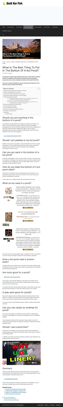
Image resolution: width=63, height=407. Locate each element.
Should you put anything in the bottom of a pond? (15, 90)
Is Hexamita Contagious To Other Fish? (16, 390)
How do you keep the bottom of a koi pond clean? (15, 95)
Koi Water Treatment (6, 30)
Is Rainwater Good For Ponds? (10, 398)
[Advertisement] (31, 16)
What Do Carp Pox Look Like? (13, 394)
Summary (6, 112)
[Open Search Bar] (3, 34)
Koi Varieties (55, 27)
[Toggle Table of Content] (38, 89)
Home (3, 27)
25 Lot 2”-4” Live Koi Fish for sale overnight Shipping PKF (19, 100)
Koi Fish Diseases (28, 27)
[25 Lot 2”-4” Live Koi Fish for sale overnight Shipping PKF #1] (3, 225)
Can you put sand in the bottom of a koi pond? (14, 93)
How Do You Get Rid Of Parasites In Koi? (16, 389)
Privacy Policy (40, 405)
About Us (47, 405)
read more (36, 205)
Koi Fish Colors (11, 27)
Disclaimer (58, 405)
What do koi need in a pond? (10, 97)
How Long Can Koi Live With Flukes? (11, 400)
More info (21, 197)
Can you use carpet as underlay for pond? (13, 109)
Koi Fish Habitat (38, 27)
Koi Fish (8, 61)
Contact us (52, 405)
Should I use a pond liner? (10, 110)
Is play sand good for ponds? (10, 107)
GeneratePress (20, 405)
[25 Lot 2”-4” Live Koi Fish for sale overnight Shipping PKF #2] (5, 225)
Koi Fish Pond (47, 27)
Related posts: (9, 113)
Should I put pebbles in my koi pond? (12, 92)
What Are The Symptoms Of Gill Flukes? (16, 392)
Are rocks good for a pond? (10, 106)
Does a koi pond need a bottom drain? (12, 104)
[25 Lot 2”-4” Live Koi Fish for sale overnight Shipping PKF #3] (8, 225)
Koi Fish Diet (19, 27)
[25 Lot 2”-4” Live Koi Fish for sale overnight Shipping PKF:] (9, 217)
